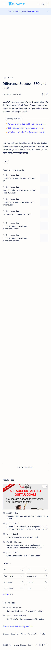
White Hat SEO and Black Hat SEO (17, 214)
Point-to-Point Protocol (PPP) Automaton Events (15, 227)
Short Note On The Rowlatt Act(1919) (22, 537)
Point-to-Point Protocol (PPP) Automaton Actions (15, 239)
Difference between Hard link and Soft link (19, 179)
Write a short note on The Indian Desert (23, 556)
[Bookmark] (47, 4)
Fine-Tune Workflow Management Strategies (25, 619)
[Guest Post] (17, 607)
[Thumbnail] (44, 178)
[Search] (38, 4)
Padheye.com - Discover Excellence (21, 645)
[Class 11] (16, 523)
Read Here (35, 11)
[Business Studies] (20, 615)
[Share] (47, 94)
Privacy (23, 634)
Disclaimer (14, 634)
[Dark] (42, 4)
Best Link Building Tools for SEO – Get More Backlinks (19, 191)
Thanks (42, 634)
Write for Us (32, 634)
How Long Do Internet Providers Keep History (25, 611)
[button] (44, 486)
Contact (6, 634)
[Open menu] (4, 4)
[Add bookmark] (43, 94)
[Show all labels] (8, 594)
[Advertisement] (25, 46)
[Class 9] (16, 513)
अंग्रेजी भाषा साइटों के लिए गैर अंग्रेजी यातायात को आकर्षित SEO (28, 132)
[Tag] (14, 175)
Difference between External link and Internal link (18, 203)
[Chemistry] (18, 542)
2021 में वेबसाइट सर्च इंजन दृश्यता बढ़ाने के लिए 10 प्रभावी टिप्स (28, 128)
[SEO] (6, 162)
